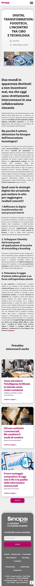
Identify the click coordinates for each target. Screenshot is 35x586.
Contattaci (17, 561)
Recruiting (25, 558)
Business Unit (16, 554)
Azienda (7, 554)
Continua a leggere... (10, 399)
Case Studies (26, 554)
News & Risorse (11, 558)
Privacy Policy (10, 567)
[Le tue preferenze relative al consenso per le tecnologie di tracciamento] (31, 582)
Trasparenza (17, 570)
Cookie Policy (24, 567)
